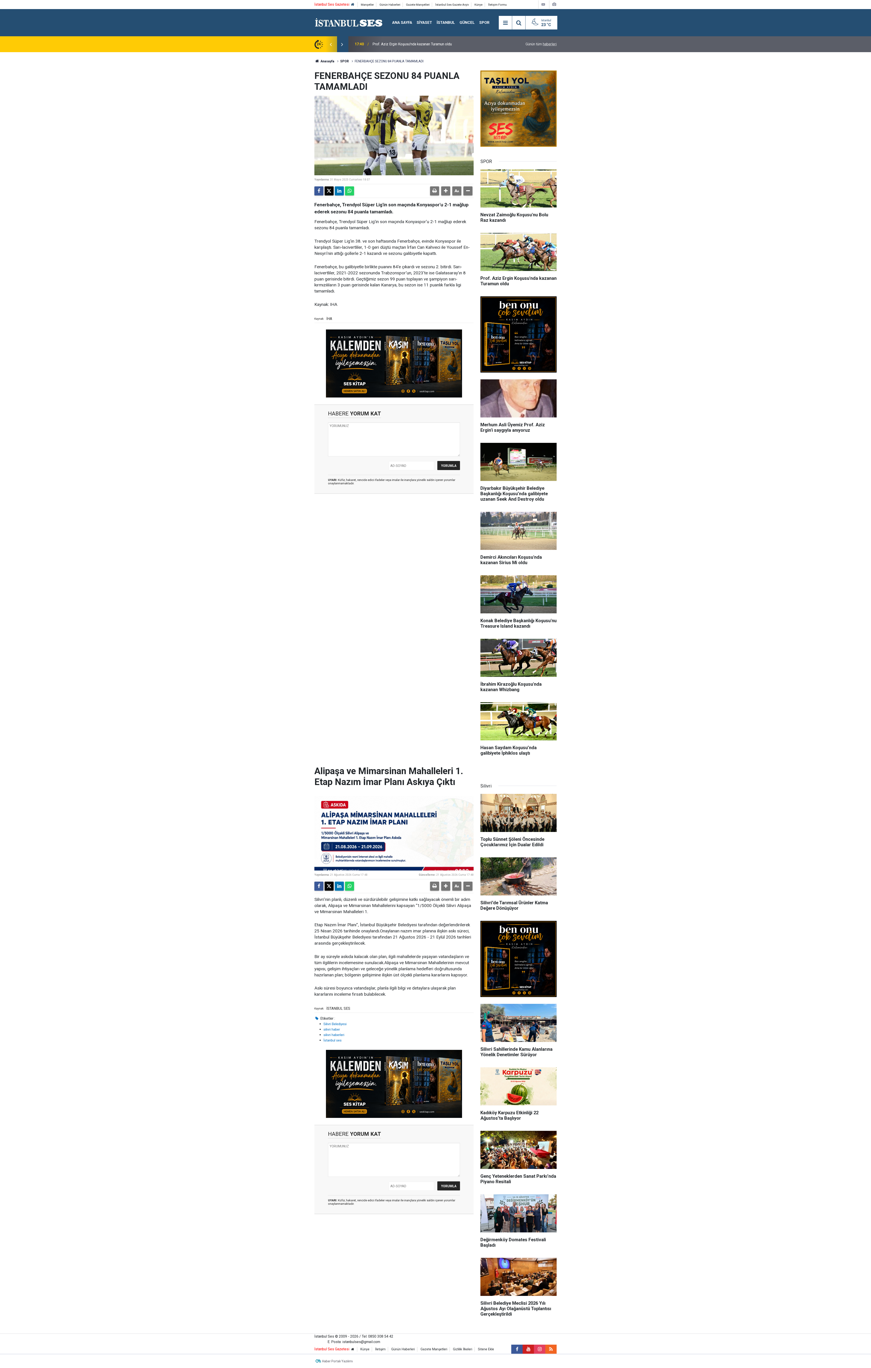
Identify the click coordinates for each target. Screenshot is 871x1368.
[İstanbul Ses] (348, 22)
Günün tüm (541, 44)
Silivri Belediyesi (335, 1024)
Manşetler (367, 4)
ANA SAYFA (402, 22)
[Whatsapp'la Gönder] (349, 190)
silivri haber (331, 1029)
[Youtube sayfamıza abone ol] (528, 1349)
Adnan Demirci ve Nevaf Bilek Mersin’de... (405, 44)
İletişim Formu (497, 4)
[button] (445, 190)
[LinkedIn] (339, 190)
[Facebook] (318, 190)
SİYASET (424, 22)
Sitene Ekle (486, 1349)
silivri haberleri (333, 1035)
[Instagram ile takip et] (539, 1349)
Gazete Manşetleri (418, 4)
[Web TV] (543, 4)
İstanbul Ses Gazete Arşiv (452, 4)
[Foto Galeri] (554, 4)
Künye (478, 4)
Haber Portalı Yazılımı (337, 1361)
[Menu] (505, 23)
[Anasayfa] (352, 4)
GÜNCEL (467, 22)
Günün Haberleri (389, 4)
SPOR (484, 22)
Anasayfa (327, 61)
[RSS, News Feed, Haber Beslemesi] (551, 1349)
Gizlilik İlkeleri (462, 1349)
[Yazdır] (434, 190)
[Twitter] (329, 190)
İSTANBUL (446, 22)
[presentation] (330, 44)
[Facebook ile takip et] (517, 1349)
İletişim (380, 1349)
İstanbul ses (332, 1040)
